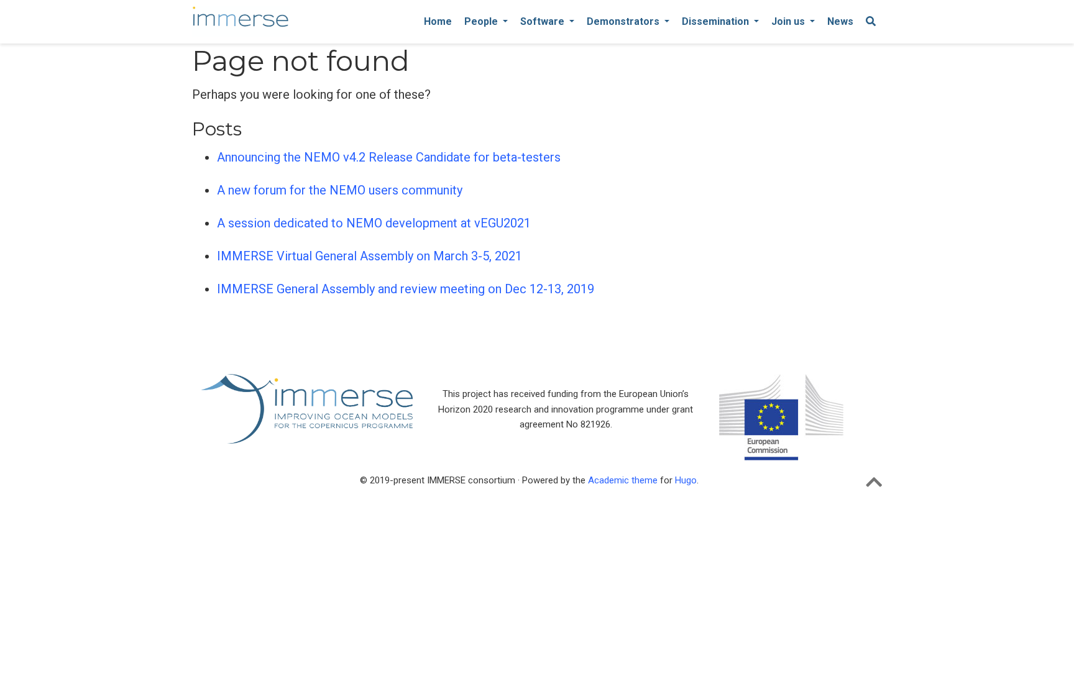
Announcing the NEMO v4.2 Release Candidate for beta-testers (389, 157)
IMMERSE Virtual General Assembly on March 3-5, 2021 (369, 256)
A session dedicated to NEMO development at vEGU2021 (374, 223)
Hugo (686, 480)
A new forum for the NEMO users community (339, 190)
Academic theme (623, 480)
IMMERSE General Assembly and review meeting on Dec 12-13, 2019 (405, 288)
